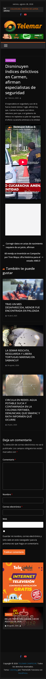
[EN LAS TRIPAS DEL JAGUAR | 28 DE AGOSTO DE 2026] (23, 608)
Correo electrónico (12, 506)
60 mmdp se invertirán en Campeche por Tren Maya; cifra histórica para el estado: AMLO (22, 257)
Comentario (9, 459)
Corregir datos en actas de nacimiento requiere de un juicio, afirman (24, 245)
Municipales (10, 60)
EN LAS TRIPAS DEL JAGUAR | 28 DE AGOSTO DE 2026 (22, 620)
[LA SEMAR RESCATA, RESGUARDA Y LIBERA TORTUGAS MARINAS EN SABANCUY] (23, 326)
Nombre (8, 494)
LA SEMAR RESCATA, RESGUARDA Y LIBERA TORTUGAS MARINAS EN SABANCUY (20, 355)
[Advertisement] (23, 219)
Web (5, 519)
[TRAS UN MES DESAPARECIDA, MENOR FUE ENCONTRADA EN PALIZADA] (23, 280)
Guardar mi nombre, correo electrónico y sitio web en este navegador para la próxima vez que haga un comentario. (22, 540)
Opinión (9, 614)
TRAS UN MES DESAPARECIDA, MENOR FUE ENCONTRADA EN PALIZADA (22, 307)
